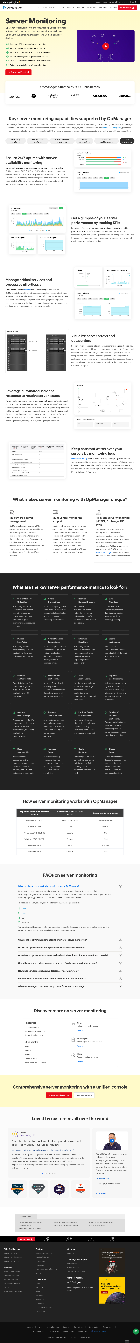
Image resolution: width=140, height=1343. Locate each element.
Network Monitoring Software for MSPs (66, 1225)
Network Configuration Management (66, 1222)
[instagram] (74, 1282)
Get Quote (70, 8)
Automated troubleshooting (106, 140)
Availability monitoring (15, 140)
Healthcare (40, 1265)
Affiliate (118, 2)
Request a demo (84, 1095)
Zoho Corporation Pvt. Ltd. (65, 1337)
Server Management (11, 1275)
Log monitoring (127, 140)
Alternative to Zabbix (11, 1261)
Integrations (40, 1299)
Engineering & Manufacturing (46, 1269)
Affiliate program (39, 1331)
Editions (80, 8)
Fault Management (11, 1279)
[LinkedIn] (69, 1282)
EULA (40, 1327)
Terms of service (52, 1327)
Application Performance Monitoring (30, 1228)
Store (105, 2)
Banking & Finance (42, 1257)
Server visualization (84, 140)
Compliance (78, 1327)
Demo (61, 8)
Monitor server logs (79, 459)
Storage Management (12, 1283)
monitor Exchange (103, 552)
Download (125, 7)
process (27, 290)
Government (40, 1261)
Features (52, 8)
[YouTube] (78, 1282)
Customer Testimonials (44, 1307)
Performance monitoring (37, 140)
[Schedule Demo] (136, 1332)
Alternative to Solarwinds (13, 1257)
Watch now (101, 1193)
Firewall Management (25, 1225)
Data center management (13, 1291)
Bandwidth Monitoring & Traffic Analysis (31, 1222)
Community (40, 1303)
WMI (24, 913)
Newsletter (54, 1331)
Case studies (40, 1311)
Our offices (82, 1331)
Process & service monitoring (62, 140)
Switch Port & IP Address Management (101, 1222)
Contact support (73, 1267)
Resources (91, 8)
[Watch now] (105, 46)
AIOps (6, 1287)
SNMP (24, 909)
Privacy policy (93, 1327)
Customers (103, 8)
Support (113, 8)
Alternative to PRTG (11, 1253)
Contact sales (68, 1331)
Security (66, 1327)
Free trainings (72, 1263)
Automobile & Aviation (44, 1253)
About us (70, 1253)
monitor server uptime (111, 128)
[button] (42, 1173)
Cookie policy (108, 1327)
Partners (111, 2)
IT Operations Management (98, 1225)
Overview (42, 8)
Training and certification (76, 1271)
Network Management (12, 1271)
